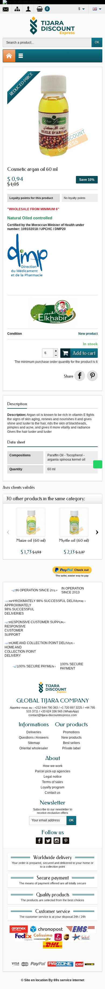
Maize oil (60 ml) (31, 540)
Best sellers (71, 743)
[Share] (79, 375)
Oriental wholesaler (33, 748)
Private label (71, 748)
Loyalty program (52, 787)
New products (71, 737)
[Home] (9, 56)
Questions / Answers (33, 737)
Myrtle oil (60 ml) (74, 540)
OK (97, 42)
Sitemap (34, 743)
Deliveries (33, 732)
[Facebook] (39, 840)
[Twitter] (48, 840)
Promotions (71, 732)
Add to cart (84, 353)
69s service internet (69, 980)
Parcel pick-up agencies (52, 771)
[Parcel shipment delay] (21, 2)
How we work (52, 766)
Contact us (52, 793)
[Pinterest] (92, 375)
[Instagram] (57, 840)
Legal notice (53, 777)
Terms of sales (52, 782)
